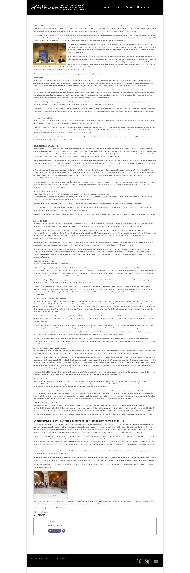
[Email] (63, 531)
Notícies (120, 7)
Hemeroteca (143, 7)
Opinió (129, 7)
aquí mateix (44, 512)
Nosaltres (106, 7)
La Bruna (51, 521)
